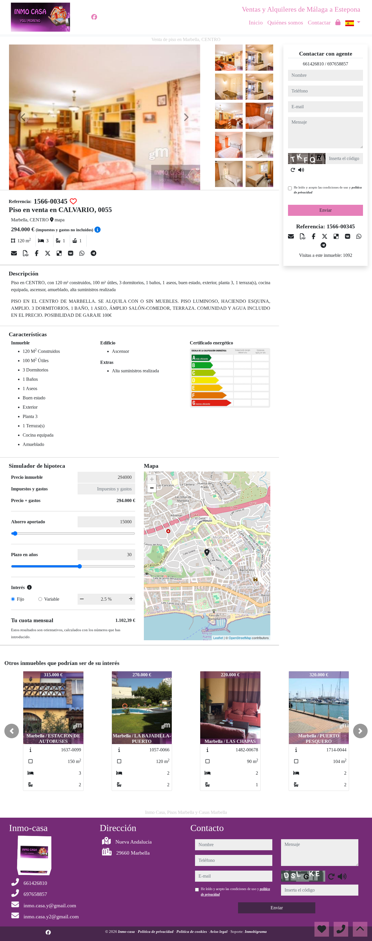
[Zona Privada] (338, 22)
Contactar (319, 22)
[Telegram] (93, 253)
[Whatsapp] (82, 253)
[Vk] (71, 253)
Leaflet (218, 637)
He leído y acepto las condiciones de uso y (328, 190)
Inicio (256, 22)
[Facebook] (94, 17)
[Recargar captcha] (293, 170)
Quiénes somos (285, 22)
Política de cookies (192, 931)
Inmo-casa (127, 931)
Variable (51, 599)
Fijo (20, 599)
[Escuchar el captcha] (301, 170)
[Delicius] (60, 253)
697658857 (337, 63)
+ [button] (152, 479)
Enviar (325, 210)
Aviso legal (219, 931)
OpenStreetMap (240, 637)
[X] (48, 253)
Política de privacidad (156, 931)
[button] (11, 731)
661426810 (313, 63)
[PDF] (26, 253)
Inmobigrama (256, 931)
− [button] (152, 488)
